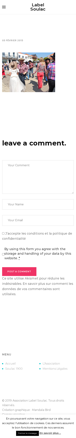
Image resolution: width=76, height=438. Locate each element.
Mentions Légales (55, 368)
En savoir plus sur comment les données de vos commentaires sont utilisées (37, 289)
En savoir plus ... (50, 433)
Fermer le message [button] (27, 433)
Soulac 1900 (14, 368)
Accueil (10, 363)
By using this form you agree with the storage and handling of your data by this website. (37, 253)
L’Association (51, 363)
